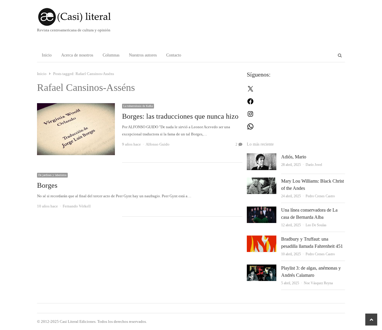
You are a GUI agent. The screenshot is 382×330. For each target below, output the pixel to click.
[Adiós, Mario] (261, 157)
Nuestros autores (143, 55)
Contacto (173, 55)
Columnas (111, 55)
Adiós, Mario (293, 156)
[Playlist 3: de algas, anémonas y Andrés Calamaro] (261, 268)
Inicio (47, 55)
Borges (47, 185)
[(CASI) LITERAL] (86, 17)
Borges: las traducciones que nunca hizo (180, 116)
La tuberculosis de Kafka (138, 106)
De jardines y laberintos (52, 175)
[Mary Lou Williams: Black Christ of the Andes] (261, 181)
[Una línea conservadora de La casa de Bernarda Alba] (261, 210)
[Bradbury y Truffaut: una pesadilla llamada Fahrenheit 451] (261, 239)
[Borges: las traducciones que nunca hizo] (76, 106)
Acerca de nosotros (77, 55)
